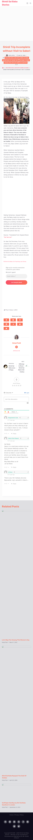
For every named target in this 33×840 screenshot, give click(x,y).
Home (11, 815)
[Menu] (27, 3)
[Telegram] (13, 324)
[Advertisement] (16, 23)
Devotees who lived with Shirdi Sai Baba (16, 57)
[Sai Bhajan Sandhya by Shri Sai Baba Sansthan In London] (16, 792)
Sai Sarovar (8, 237)
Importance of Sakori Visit (10, 60)
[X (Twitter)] (13, 319)
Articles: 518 (16, 350)
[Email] (6, 328)
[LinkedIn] (6, 324)
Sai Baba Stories (24, 60)
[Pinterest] (20, 319)
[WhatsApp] (20, 324)
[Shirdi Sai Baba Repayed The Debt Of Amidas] (16, 709)
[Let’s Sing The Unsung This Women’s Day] (16, 573)
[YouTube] (14, 826)
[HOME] (3, 68)
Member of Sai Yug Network (19, 834)
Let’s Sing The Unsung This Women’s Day (15, 640)
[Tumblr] (27, 821)
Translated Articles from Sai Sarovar (15, 62)
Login (27, 392)
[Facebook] (6, 319)
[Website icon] (16, 347)
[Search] (30, 3)
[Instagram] (14, 821)
